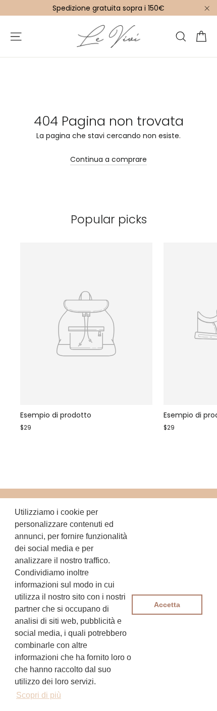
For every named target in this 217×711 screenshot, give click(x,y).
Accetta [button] (167, 605)
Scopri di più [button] (38, 695)
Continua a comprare (108, 159)
